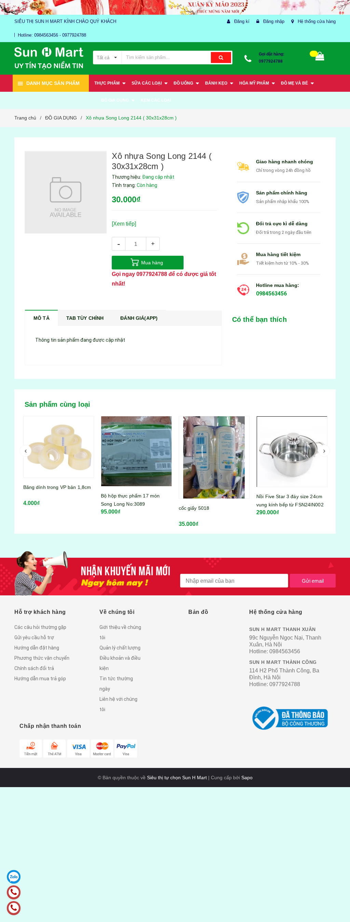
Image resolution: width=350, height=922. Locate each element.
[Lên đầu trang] (334, 901)
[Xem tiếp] (124, 224)
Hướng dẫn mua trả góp (40, 678)
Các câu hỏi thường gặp (40, 627)
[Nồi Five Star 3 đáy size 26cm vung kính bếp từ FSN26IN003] (291, 444)
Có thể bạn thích (259, 319)
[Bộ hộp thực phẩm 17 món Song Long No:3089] (58, 451)
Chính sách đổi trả (34, 668)
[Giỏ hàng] (319, 57)
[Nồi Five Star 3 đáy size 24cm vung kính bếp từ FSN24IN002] (214, 451)
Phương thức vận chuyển (41, 658)
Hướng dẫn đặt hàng (36, 648)
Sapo (247, 777)
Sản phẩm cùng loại (58, 404)
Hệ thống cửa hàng (317, 21)
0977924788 (271, 61)
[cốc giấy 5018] (136, 457)
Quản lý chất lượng (119, 648)
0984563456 (271, 293)
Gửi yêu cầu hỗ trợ (34, 637)
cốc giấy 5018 (116, 508)
